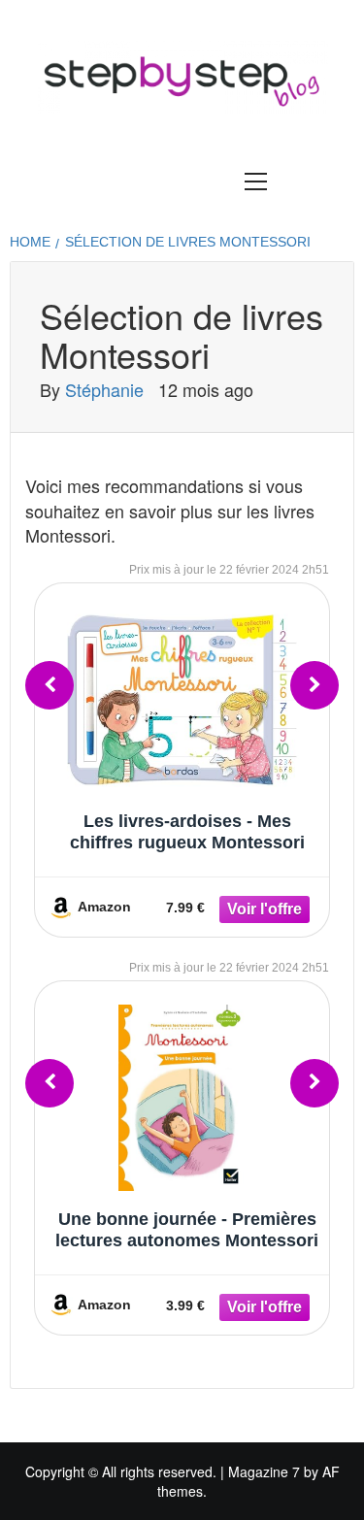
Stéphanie (107, 389)
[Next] (314, 685)
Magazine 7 (264, 1471)
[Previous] (49, 685)
